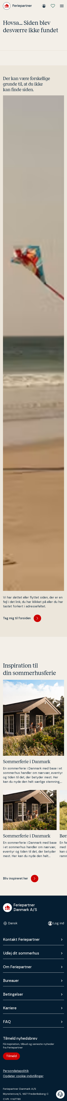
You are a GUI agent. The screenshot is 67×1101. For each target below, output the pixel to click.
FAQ (7, 1022)
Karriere (10, 1008)
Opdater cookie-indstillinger (23, 1076)
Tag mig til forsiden (17, 618)
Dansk (12, 923)
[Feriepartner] (17, 6)
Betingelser (13, 994)
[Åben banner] (60, 1094)
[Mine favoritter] (53, 6)
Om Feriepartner (17, 967)
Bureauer (11, 981)
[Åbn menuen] (62, 6)
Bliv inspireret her (15, 878)
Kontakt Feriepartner (21, 940)
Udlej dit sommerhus (21, 953)
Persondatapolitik (16, 1071)
